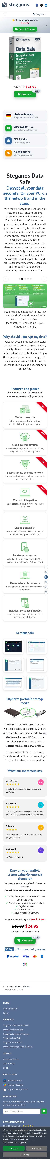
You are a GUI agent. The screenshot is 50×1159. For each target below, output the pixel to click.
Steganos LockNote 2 (13, 1042)
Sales (5, 1067)
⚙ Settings (25, 1154)
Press (5, 1013)
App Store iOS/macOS (18, 1089)
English (40, 14)
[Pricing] (46, 592)
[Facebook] (37, 5)
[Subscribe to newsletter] (44, 1111)
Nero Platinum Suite (12, 1126)
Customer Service (11, 1059)
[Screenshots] (46, 582)
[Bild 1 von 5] (19, 279)
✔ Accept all (13, 1148)
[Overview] (46, 572)
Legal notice (8, 1142)
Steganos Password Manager (16, 1034)
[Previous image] (5, 279)
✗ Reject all (36, 1148)
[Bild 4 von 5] (28, 279)
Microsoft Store (15, 1080)
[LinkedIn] (46, 5)
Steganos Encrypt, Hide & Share (17, 1046)
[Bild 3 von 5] (25, 279)
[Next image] (44, 279)
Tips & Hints (9, 1063)
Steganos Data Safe (12, 1038)
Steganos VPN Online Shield (16, 1025)
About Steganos (10, 1008)
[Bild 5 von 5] (31, 279)
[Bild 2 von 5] (22, 279)
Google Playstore (15, 1085)
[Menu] (5, 14)
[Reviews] (46, 587)
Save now (27, 29)
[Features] (46, 577)
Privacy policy (20, 1142)
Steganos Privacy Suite (13, 1029)
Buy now (29, 93)
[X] (41, 5)
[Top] (46, 567)
